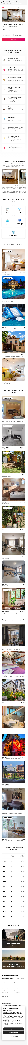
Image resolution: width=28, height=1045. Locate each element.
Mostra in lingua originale (16, 3)
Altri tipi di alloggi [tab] (20, 978)
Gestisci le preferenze (13, 1036)
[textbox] (7, 35)
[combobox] (13, 31)
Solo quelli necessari (13, 1032)
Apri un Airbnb (21, 7)
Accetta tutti (13, 1029)
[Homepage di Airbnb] (3, 7)
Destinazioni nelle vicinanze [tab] (8, 978)
